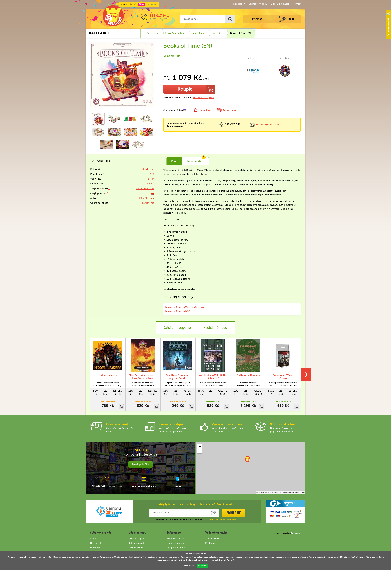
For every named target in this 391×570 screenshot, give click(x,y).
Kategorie (99, 33)
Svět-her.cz (153, 33)
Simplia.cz (295, 533)
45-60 (150, 183)
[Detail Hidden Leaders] (107, 355)
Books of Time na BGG (177, 311)
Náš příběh (239, 3)
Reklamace (211, 543)
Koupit (184, 89)
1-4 (152, 174)
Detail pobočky (140, 464)
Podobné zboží (216, 327)
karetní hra (148, 202)
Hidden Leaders (108, 375)
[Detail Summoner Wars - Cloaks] (283, 355)
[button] (247, 459)
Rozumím (202, 566)
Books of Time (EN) (241, 33)
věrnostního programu (203, 97)
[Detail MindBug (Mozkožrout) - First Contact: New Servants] (142, 355)
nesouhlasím (189, 566)
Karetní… (217, 33)
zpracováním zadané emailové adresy (220, 519)
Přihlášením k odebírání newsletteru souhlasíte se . (197, 519)
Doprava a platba (280, 3)
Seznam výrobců (258, 3)
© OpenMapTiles (272, 493)
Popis (174, 161)
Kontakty (297, 3)
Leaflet (261, 493)
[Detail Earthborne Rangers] (248, 355)
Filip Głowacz (146, 198)
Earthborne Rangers (248, 375)
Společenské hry (174, 33)
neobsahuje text (145, 188)
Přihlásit (257, 19)
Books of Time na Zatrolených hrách (185, 307)
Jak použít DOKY (176, 547)
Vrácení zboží (212, 538)
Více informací (227, 560)
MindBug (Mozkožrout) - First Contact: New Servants (143, 378)
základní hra (147, 169)
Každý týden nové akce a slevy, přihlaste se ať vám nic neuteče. (197, 504)
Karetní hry (198, 33)
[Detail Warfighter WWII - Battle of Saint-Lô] (213, 355)
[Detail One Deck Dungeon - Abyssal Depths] (177, 355)
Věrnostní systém (176, 538)
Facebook (95, 547)
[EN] (152, 193)
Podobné (195, 160)
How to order (136, 547)
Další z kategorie (177, 327)
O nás (93, 538)
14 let (151, 178)
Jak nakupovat (136, 543)
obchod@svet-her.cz (269, 124)
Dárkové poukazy (176, 543)
